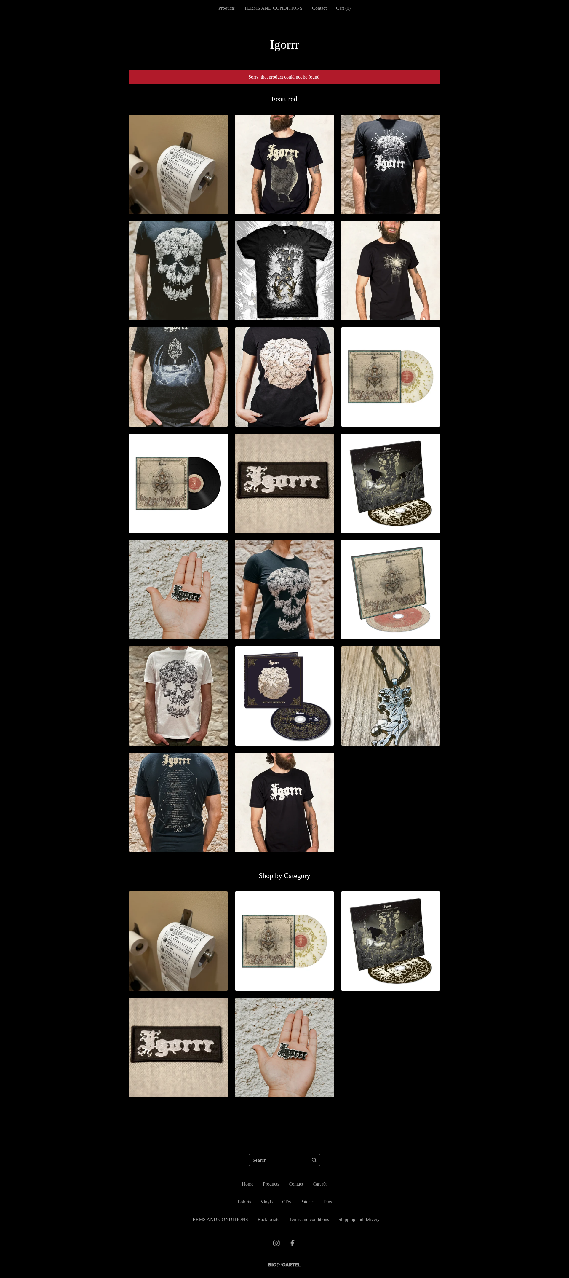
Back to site (268, 1219)
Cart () (343, 8)
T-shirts (244, 1201)
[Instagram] (276, 1243)
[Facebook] (292, 1243)
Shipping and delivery (359, 1219)
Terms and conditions (309, 1219)
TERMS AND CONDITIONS (273, 8)
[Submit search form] (314, 1160)
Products (226, 8)
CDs (286, 1201)
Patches (307, 1201)
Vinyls (266, 1201)
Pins (328, 1201)
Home (247, 1183)
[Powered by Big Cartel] (284, 1265)
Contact (319, 8)
